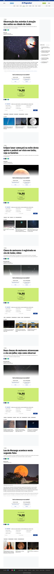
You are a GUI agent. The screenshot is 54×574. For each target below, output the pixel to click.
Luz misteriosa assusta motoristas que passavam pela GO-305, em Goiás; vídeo (8, 330)
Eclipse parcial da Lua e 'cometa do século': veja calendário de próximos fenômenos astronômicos (21, 230)
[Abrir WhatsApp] (52, 572)
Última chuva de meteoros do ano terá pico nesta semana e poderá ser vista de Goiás (32, 230)
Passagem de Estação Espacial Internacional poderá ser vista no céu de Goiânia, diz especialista (8, 430)
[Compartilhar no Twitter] (5, 30)
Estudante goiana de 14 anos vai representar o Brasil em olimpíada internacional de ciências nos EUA (8, 552)
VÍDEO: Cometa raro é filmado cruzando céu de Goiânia (20, 127)
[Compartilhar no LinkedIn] (8, 30)
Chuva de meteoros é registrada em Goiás (32, 552)
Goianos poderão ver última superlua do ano (20, 552)
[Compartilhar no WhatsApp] (7, 30)
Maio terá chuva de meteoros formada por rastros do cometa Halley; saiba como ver (20, 430)
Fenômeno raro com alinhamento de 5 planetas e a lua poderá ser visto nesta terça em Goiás (32, 430)
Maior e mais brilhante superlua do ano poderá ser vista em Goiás (32, 127)
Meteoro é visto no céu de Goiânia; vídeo (8, 230)
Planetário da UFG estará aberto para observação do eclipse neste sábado (21, 330)
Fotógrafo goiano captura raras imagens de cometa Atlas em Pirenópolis (8, 127)
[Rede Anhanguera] (4, 0)
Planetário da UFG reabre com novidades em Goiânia (32, 330)
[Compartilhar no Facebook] (4, 30)
